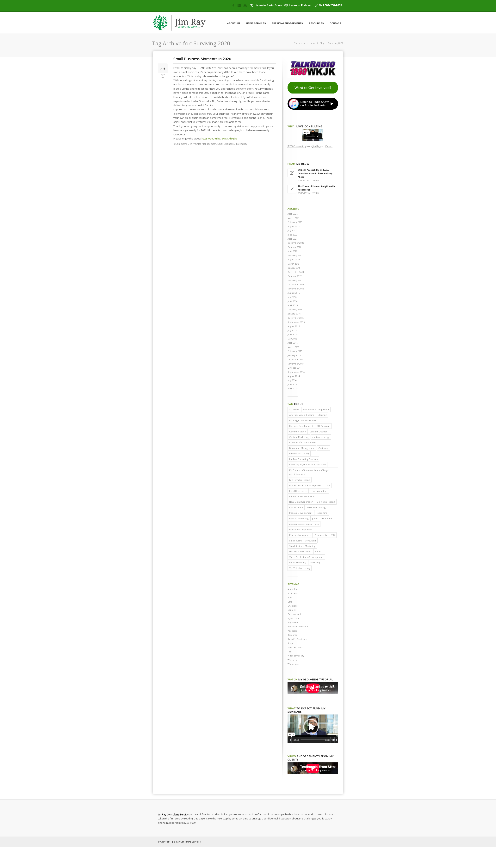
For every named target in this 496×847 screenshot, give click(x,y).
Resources (316, 23)
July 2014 (292, 380)
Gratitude (323, 448)
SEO (333, 534)
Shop (290, 643)
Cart (290, 601)
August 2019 (294, 259)
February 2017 (295, 280)
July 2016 (292, 296)
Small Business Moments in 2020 (202, 58)
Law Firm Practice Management (305, 485)
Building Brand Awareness (302, 420)
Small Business (225, 143)
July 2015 (292, 330)
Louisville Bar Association (302, 496)
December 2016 (296, 284)
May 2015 (292, 338)
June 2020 (292, 251)
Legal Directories (298, 490)
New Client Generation (301, 501)
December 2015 (296, 317)
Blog (322, 43)
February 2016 (295, 309)
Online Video (296, 507)
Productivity (320, 534)
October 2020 (294, 247)
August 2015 (294, 326)
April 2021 (293, 238)
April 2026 (293, 213)
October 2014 (294, 367)
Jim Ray (243, 143)
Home (313, 43)
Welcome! (293, 659)
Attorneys (293, 593)
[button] (311, 726)
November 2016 (296, 288)
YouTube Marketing (299, 568)
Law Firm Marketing (299, 479)
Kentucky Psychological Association (307, 464)
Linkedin (239, 5)
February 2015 (295, 351)
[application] (313, 728)
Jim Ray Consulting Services (303, 459)
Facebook (233, 5)
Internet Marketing (299, 453)
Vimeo (328, 146)
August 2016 (294, 292)
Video (318, 551)
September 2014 (296, 372)
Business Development (301, 425)
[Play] (290, 740)
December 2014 (296, 359)
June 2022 (292, 234)
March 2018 (293, 263)
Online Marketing (326, 501)
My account (294, 618)
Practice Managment (300, 534)
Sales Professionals (297, 639)
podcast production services (304, 523)
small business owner (300, 551)
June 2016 (292, 301)
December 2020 (296, 242)
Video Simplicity (296, 655)
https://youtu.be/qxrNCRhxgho (220, 138)
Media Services (256, 23)
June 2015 (292, 334)
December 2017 (296, 272)
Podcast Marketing (298, 518)
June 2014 (292, 384)
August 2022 (294, 226)
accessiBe (294, 409)
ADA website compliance (316, 409)
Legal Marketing (319, 490)
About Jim (233, 23)
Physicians (293, 622)
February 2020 (295, 255)
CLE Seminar (323, 425)
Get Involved (294, 614)
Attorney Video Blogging (301, 414)
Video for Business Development (306, 557)
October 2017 (294, 276)
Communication (297, 431)
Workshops (293, 664)
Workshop (315, 562)
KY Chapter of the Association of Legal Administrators (309, 472)
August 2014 (294, 376)
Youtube (245, 5)
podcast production (322, 518)
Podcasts (292, 630)
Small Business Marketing (302, 546)
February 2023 (295, 222)
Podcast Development (300, 512)
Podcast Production (298, 626)
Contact (335, 23)
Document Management (302, 448)
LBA (328, 485)
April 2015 (293, 342)
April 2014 (293, 388)
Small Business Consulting (302, 540)
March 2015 (293, 347)
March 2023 (293, 218)
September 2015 (296, 321)
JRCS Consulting (297, 146)
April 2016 (293, 305)
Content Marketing (299, 437)
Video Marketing (297, 562)
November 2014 (296, 363)
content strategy (320, 437)
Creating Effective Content (302, 442)
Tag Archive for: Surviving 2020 (191, 43)
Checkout (292, 605)
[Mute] (333, 740)
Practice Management (204, 143)
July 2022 (292, 230)
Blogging (322, 414)
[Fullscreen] (337, 740)
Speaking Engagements (287, 23)
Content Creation (318, 431)
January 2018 (294, 267)
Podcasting (321, 512)
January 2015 (294, 355)
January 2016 (294, 313)
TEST (290, 651)
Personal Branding (316, 507)
